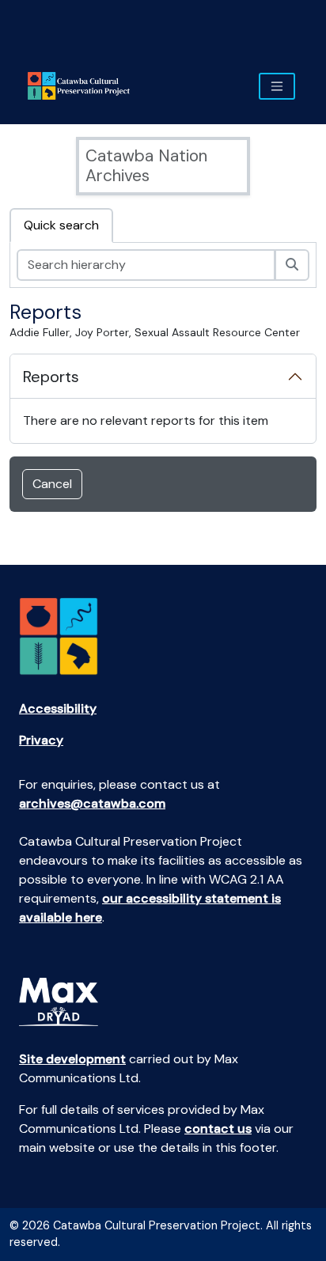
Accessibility (58, 708)
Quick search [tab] (61, 225)
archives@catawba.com (92, 803)
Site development (72, 1059)
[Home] (85, 86)
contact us (218, 1128)
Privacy (41, 740)
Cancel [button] (52, 483)
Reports (51, 376)
